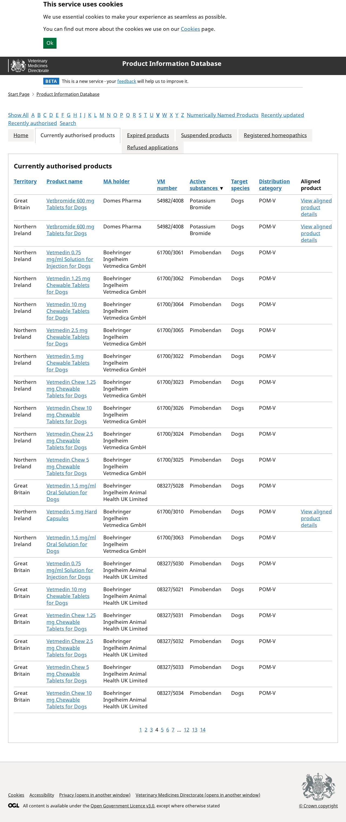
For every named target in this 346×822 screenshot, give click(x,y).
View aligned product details (316, 207)
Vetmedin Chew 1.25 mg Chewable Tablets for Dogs (71, 388)
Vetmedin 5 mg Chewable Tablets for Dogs (67, 363)
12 (186, 729)
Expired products (148, 135)
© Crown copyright (318, 806)
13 (194, 729)
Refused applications (152, 147)
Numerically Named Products (222, 115)
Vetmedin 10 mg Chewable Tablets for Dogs (67, 311)
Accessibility (41, 795)
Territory (25, 181)
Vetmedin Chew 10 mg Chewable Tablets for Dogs (69, 414)
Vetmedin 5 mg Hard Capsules (71, 515)
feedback (126, 81)
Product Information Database (171, 63)
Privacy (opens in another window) (95, 795)
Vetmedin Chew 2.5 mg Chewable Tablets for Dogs (69, 440)
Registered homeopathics (275, 135)
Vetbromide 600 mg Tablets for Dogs (70, 204)
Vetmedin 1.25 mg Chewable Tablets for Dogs (68, 285)
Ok (49, 42)
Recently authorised (32, 123)
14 (202, 729)
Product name (64, 181)
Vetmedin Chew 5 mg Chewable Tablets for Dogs (67, 466)
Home (21, 135)
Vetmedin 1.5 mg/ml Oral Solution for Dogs (71, 492)
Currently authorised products (78, 135)
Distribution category (274, 185)
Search (68, 123)
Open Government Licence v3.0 (122, 806)
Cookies (190, 28)
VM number (167, 185)
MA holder (116, 181)
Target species (240, 185)
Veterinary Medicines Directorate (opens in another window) (198, 795)
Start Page (18, 94)
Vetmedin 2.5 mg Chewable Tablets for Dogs (67, 337)
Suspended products (206, 135)
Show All (18, 115)
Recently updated (282, 115)
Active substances (204, 185)
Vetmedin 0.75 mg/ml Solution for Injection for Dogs (69, 259)
